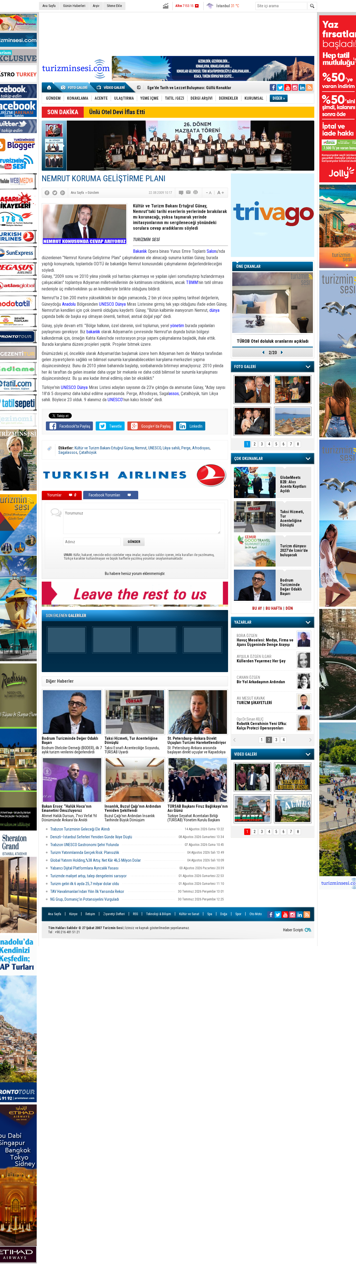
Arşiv (96, 6)
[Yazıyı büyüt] (220, 192)
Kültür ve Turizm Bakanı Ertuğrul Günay (104, 448)
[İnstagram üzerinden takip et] (294, 87)
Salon (211, 251)
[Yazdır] (195, 192)
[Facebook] (47, 192)
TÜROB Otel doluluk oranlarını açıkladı (272, 341)
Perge (186, 448)
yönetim (177, 325)
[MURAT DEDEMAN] (252, 421)
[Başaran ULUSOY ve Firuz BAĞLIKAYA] (252, 389)
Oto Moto (255, 914)
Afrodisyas (201, 448)
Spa (209, 914)
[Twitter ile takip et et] (280, 87)
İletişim (90, 914)
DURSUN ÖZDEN (265, 723)
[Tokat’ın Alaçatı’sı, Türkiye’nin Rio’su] (293, 808)
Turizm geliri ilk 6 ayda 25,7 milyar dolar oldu (84, 883)
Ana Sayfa (49, 6)
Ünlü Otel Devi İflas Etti (117, 112)
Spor (238, 914)
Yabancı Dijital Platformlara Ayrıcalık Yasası (84, 868)
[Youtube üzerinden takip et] (287, 87)
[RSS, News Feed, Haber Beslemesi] (309, 87)
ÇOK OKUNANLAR (248, 458)
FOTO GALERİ (245, 366)
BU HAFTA (274, 608)
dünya (214, 310)
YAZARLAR (242, 622)
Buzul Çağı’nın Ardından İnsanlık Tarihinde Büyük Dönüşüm (133, 813)
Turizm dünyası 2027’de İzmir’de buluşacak (294, 550)
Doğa (223, 914)
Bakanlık (140, 251)
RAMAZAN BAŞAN (254, 637)
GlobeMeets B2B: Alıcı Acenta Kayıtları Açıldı (185, 87)
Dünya (120, 304)
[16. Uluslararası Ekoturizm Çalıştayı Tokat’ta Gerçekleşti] (293, 777)
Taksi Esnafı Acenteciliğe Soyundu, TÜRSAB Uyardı (132, 745)
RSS (135, 914)
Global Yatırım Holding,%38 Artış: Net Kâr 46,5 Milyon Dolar (96, 860)
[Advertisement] (178, 33)
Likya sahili (171, 448)
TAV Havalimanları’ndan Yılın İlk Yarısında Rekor (87, 891)
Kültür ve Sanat (189, 914)
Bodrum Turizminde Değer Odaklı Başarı (291, 587)
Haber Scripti (293, 930)
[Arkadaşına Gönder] (188, 192)
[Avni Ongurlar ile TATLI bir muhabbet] (293, 389)
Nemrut (141, 448)
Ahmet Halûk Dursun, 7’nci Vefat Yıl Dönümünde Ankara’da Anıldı (69, 813)
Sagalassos (67, 452)
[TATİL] (293, 421)
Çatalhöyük (88, 452)
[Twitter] (54, 192)
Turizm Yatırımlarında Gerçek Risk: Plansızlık (84, 852)
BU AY (257, 608)
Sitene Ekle (114, 6)
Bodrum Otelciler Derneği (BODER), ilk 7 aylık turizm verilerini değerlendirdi (72, 745)
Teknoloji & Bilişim (158, 914)
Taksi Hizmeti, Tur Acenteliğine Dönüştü (292, 518)
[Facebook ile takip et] (273, 87)
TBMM (192, 282)
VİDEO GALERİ (245, 754)
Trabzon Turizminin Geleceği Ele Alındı (80, 829)
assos (174, 393)
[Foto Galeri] (75, 87)
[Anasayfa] (49, 87)
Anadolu (69, 304)
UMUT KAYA (258, 702)
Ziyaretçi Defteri (114, 914)
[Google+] (62, 192)
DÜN (289, 608)
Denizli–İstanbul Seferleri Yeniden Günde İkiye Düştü (91, 837)
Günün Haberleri (74, 6)
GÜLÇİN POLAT (261, 658)
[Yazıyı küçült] (208, 192)
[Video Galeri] (111, 87)
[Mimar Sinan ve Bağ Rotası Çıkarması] (252, 777)
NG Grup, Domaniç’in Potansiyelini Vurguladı (84, 899)
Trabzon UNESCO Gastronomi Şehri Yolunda (84, 844)
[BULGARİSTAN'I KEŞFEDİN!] (252, 808)
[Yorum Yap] (181, 192)
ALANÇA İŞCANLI (260, 682)
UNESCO (106, 304)
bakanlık (93, 331)
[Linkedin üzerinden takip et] (302, 87)
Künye (73, 914)
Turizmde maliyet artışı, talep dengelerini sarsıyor (88, 876)
